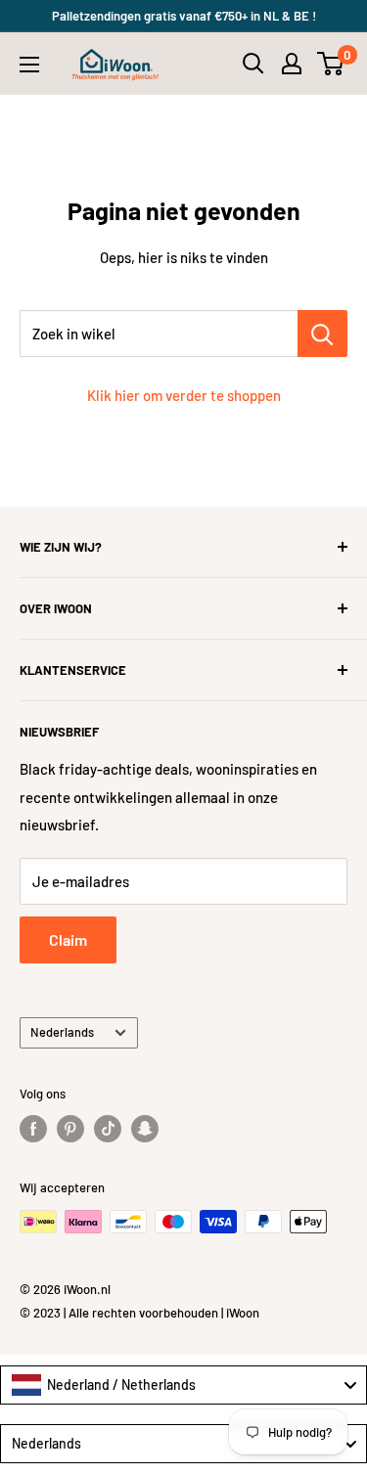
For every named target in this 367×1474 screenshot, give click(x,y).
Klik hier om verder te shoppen (184, 395)
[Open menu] (29, 64)
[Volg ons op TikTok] (107, 1128)
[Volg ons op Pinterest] (70, 1128)
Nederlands (62, 1032)
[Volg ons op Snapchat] (145, 1128)
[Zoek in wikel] (322, 333)
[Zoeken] (253, 63)
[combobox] (183, 1385)
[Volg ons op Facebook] (33, 1128)
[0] (331, 63)
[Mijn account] (291, 63)
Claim (68, 939)
